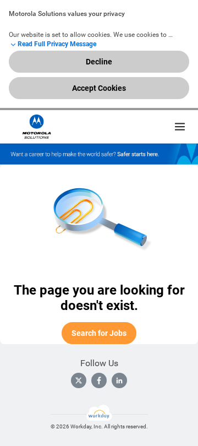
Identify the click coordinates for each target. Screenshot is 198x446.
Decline (99, 61)
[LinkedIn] (119, 380)
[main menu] (180, 126)
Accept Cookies (99, 88)
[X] (78, 380)
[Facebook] (99, 380)
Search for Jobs (99, 333)
